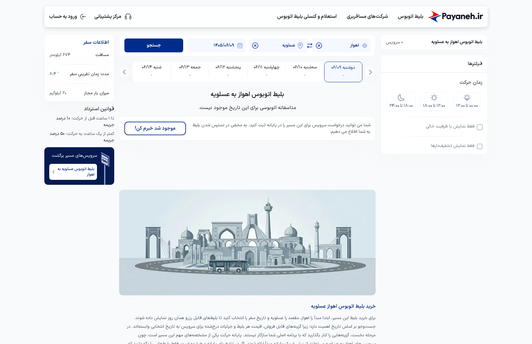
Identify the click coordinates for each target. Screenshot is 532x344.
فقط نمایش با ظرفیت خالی (450, 126)
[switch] (309, 45)
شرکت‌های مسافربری (367, 16)
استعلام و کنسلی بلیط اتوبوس (307, 16)
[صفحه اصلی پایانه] (455, 16)
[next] (124, 72)
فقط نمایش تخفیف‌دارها (452, 146)
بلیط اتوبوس (410, 16)
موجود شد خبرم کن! (155, 128)
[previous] (370, 72)
